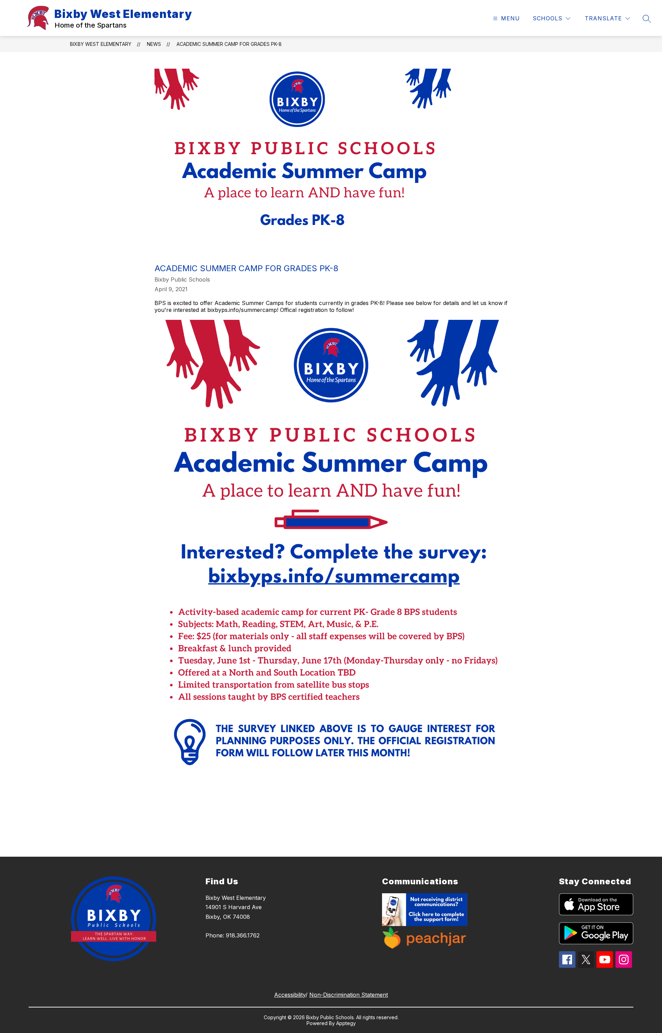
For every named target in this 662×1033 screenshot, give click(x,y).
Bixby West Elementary (100, 44)
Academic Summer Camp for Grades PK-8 (229, 44)
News (154, 44)
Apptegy (346, 1023)
